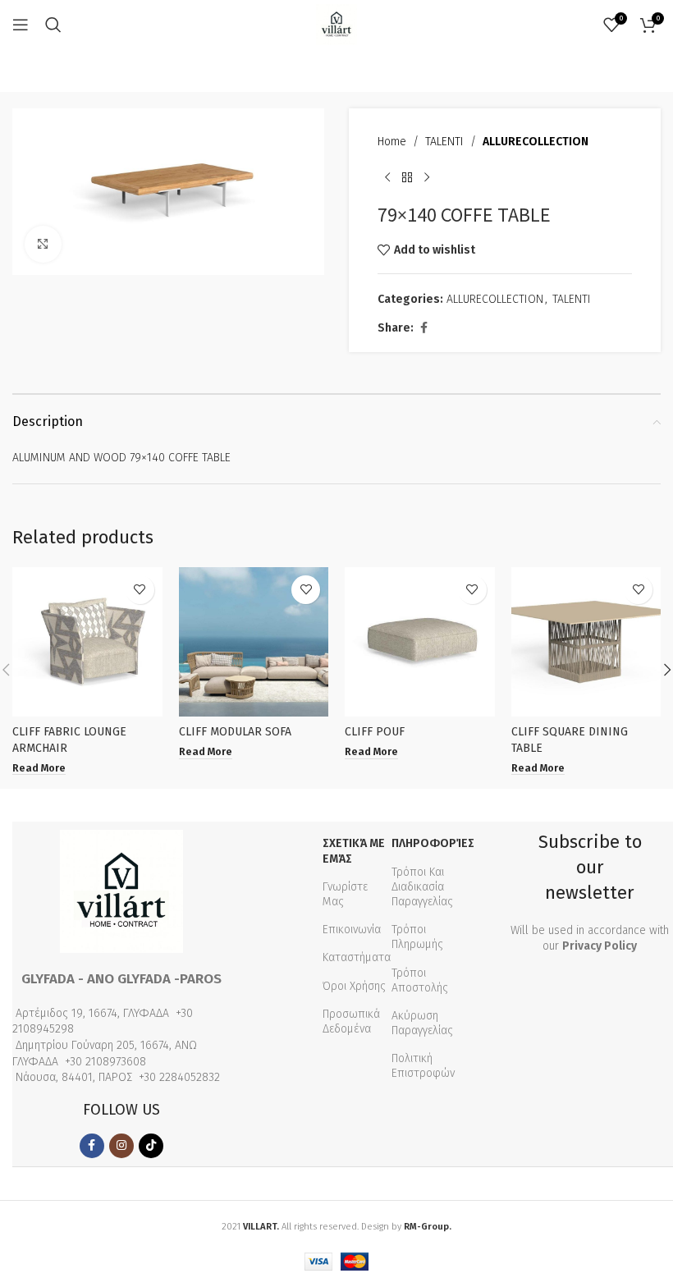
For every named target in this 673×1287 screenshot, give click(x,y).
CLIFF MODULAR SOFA (235, 732)
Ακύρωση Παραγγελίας (422, 1023)
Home (392, 142)
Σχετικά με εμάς (354, 850)
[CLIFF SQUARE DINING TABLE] (586, 642)
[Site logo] (336, 24)
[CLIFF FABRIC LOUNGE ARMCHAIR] (87, 642)
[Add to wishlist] (140, 589)
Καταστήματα (357, 957)
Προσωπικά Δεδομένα (351, 1021)
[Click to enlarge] (43, 244)
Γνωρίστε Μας (345, 894)
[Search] (53, 24)
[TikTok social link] (151, 1146)
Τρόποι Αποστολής (419, 980)
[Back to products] (407, 177)
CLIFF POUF (375, 732)
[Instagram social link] (121, 1146)
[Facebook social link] (423, 328)
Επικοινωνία (352, 930)
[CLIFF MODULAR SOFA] (254, 642)
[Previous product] (387, 177)
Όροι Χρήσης (354, 986)
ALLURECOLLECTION (535, 142)
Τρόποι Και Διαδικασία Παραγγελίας (422, 887)
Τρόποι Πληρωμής (417, 937)
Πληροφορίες (432, 843)
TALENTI (444, 142)
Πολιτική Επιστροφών (423, 1065)
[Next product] (427, 177)
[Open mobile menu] (20, 24)
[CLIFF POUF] (420, 642)
